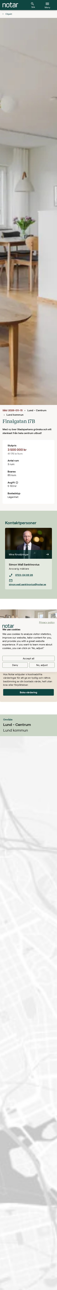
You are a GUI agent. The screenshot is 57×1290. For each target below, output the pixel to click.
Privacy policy (47, 622)
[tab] (10, 5)
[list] (28, 579)
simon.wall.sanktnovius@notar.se (27, 584)
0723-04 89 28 (24, 574)
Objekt (8, 14)
